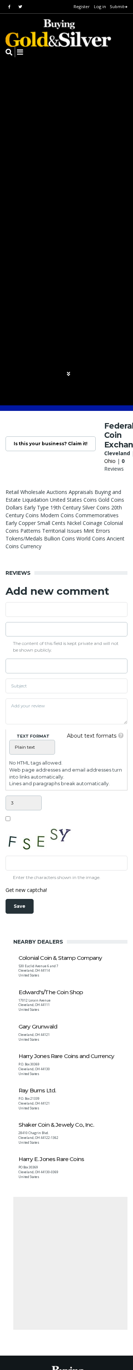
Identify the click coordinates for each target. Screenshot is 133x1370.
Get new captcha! (26, 889)
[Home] (54, 33)
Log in (100, 6)
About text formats (91, 735)
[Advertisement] (66, 1263)
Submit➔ (118, 6)
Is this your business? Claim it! (51, 443)
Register (82, 6)
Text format (33, 736)
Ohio (110, 460)
